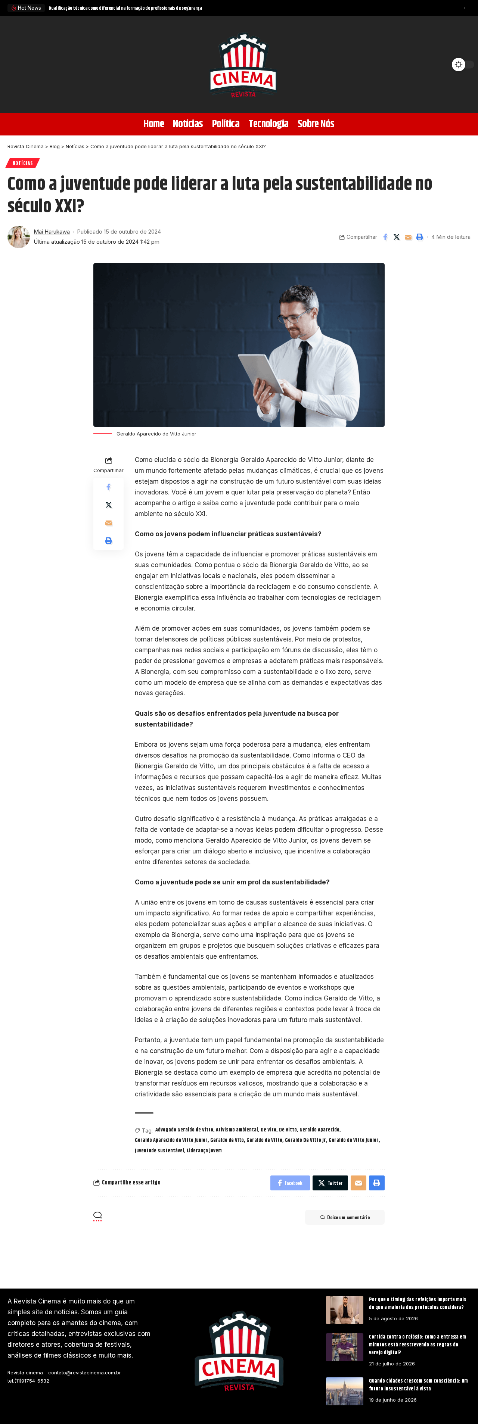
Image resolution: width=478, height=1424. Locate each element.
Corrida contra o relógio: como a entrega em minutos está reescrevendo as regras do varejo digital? (417, 1345)
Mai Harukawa (52, 231)
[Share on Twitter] (396, 237)
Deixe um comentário (348, 1217)
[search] (16, 64)
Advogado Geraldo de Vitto (184, 1130)
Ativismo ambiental (237, 1130)
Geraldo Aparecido (319, 1130)
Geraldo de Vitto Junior (354, 1140)
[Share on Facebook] (385, 237)
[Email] (408, 237)
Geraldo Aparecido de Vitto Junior (171, 1140)
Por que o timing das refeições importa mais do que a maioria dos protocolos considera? (417, 1304)
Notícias (23, 163)
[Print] (420, 237)
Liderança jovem (204, 1151)
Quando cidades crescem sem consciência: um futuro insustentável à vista (418, 1385)
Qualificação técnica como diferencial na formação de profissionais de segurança (125, 8)
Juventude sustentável (159, 1151)
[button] (462, 8)
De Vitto (288, 1130)
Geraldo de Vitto (264, 1140)
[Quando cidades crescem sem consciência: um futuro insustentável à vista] (344, 1391)
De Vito (268, 1130)
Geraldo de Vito (227, 1140)
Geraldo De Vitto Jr (305, 1140)
